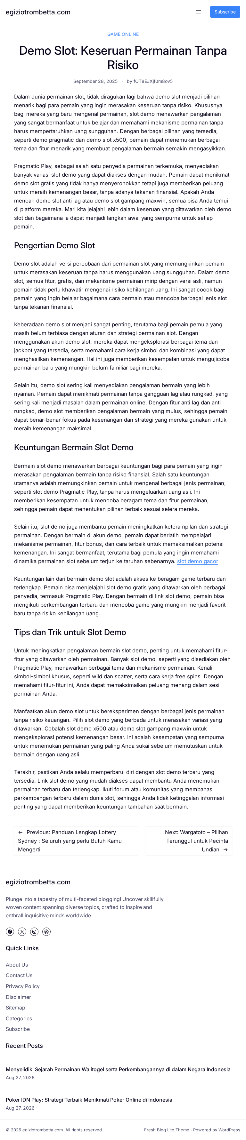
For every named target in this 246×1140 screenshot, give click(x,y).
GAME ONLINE (123, 34)
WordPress (229, 1129)
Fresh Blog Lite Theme (166, 1129)
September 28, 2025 (95, 81)
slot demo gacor (197, 561)
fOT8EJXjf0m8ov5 (153, 81)
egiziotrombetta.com (38, 12)
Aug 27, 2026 (20, 1077)
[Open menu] (198, 12)
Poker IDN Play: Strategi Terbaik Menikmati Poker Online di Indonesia (89, 1099)
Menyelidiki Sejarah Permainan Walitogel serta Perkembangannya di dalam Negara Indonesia (118, 1069)
